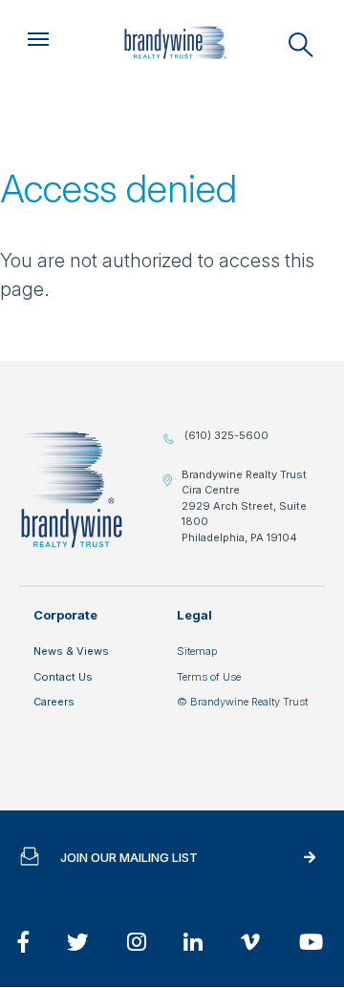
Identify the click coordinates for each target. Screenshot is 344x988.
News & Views (71, 651)
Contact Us (63, 676)
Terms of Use (209, 676)
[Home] (175, 43)
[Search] (301, 45)
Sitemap (197, 651)
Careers (54, 701)
